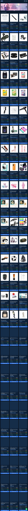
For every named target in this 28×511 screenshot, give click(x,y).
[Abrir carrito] (25, 1)
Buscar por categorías (4, 12)
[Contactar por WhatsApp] (26, 509)
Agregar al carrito (5, 31)
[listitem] (4, 22)
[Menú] (26, 1)
